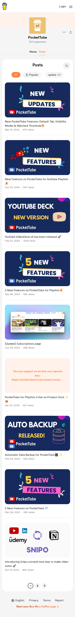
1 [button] (30, 585)
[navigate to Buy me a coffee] (4, 6)
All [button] (16, 74)
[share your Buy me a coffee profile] (70, 32)
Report (59, 600)
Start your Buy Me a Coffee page (36, 606)
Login (62, 6)
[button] (71, 7)
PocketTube (37, 37)
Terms (47, 600)
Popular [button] (33, 74)
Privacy (33, 600)
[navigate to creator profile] (37, 25)
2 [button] (37, 585)
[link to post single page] (37, 107)
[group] (37, 108)
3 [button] (44, 585)
